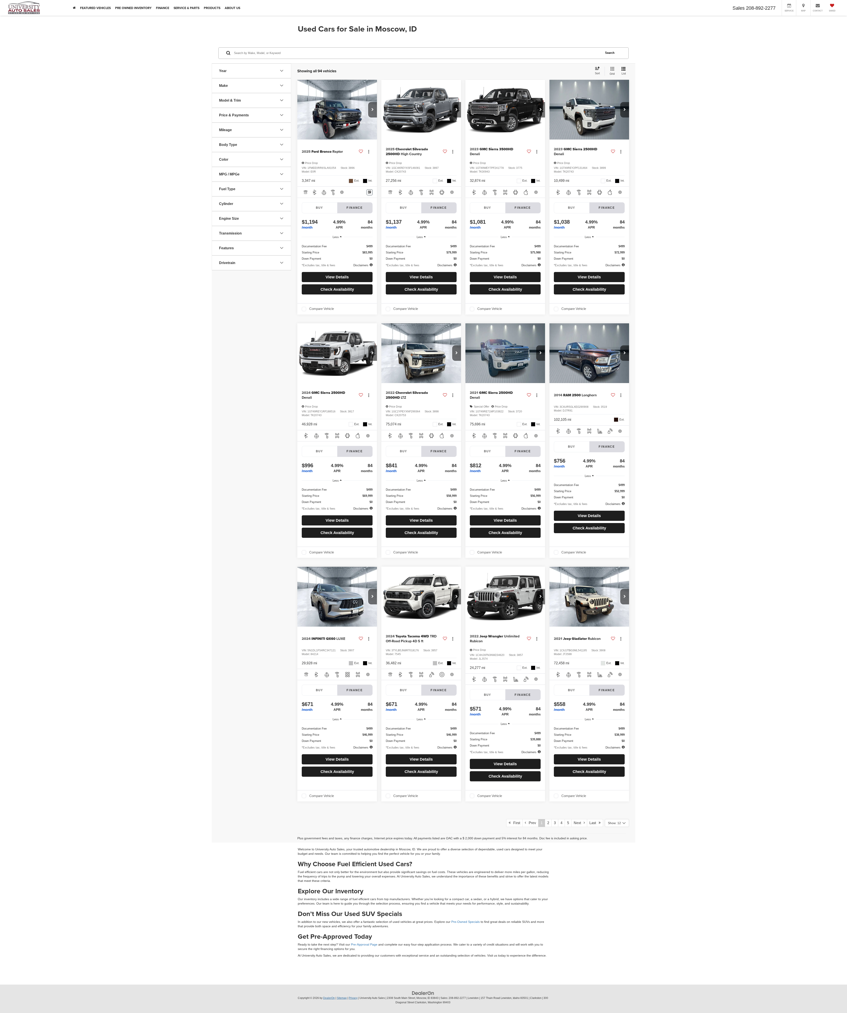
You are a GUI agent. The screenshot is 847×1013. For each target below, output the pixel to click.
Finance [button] (162, 8)
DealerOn (329, 998)
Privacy (353, 998)
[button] (372, 109)
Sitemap (342, 998)
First (515, 823)
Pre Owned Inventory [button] (133, 8)
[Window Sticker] (370, 192)
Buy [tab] (319, 207)
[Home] (74, 8)
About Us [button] (232, 8)
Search (610, 52)
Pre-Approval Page (364, 944)
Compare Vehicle (321, 309)
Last (594, 823)
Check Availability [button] (337, 289)
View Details (337, 277)
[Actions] (369, 152)
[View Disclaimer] (342, 192)
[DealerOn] (423, 993)
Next (579, 823)
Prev (531, 823)
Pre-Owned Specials (465, 922)
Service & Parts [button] (186, 8)
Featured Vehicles (95, 8)
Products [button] (212, 8)
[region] (337, 251)
